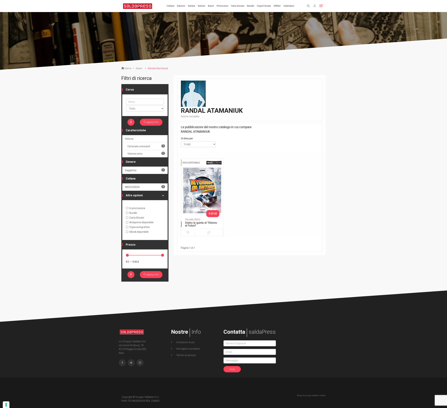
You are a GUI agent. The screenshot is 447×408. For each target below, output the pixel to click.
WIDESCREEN (144, 186)
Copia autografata (139, 227)
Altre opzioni (134, 195)
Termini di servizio (186, 355)
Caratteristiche (136, 130)
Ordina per (187, 138)
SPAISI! (277, 6)
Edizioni (181, 6)
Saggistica (144, 170)
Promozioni (222, 6)
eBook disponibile (139, 231)
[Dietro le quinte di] (202, 196)
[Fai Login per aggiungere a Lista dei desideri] (188, 232)
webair (323, 395)
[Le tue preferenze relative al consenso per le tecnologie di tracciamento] (6, 404)
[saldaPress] (137, 5)
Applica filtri (152, 122)
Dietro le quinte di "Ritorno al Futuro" (201, 224)
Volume (129, 138)
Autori (211, 6)
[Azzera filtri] (130, 122)
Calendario (288, 6)
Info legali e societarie (188, 348)
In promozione (137, 208)
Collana (130, 178)
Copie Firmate (264, 6)
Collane (170, 6)
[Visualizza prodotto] (209, 232)
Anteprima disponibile (141, 222)
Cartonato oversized (145, 146)
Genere (191, 6)
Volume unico (145, 153)
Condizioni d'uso (185, 342)
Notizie (201, 6)
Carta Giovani (237, 6)
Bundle (250, 6)
